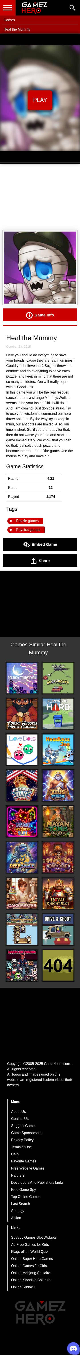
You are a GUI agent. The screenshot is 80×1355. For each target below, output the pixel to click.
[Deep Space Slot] (22, 857)
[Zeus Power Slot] (58, 786)
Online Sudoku (23, 1287)
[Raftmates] (22, 929)
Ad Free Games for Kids (30, 1244)
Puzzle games (27, 521)
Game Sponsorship (26, 1133)
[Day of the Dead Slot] (58, 857)
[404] (58, 965)
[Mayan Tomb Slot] (58, 821)
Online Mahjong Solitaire (30, 1273)
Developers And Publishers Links (37, 1182)
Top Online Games (25, 1197)
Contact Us (20, 1119)
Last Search (20, 1204)
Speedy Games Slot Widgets (33, 1237)
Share (44, 560)
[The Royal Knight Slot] (58, 893)
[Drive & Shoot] (58, 929)
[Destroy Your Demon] (22, 678)
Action (16, 1218)
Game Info (44, 315)
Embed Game (44, 544)
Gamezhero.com (57, 1064)
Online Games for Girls (29, 1266)
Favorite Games (23, 1161)
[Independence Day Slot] (22, 786)
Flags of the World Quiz (29, 1252)
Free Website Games (27, 1168)
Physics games (28, 530)
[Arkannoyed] (58, 678)
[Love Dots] (22, 750)
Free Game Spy (23, 1189)
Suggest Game (23, 1126)
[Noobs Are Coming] (22, 965)
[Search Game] (72, 8)
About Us (18, 1111)
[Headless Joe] (58, 750)
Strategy (17, 1211)
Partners (17, 1175)
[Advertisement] (40, 197)
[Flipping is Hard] (58, 714)
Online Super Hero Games (32, 1259)
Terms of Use (21, 1147)
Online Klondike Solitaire (30, 1280)
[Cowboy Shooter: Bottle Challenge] (22, 714)
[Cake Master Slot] (22, 893)
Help (15, 1154)
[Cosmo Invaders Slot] (22, 821)
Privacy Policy (22, 1140)
